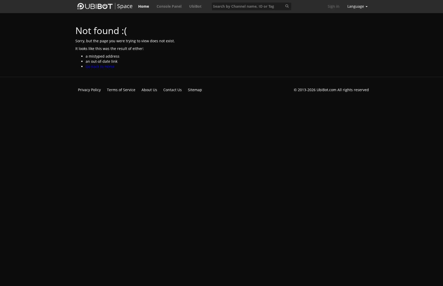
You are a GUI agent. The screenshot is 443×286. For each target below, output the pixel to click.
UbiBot (195, 6)
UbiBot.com (326, 89)
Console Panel (169, 6)
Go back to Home (100, 66)
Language (356, 6)
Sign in (333, 6)
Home (143, 6)
